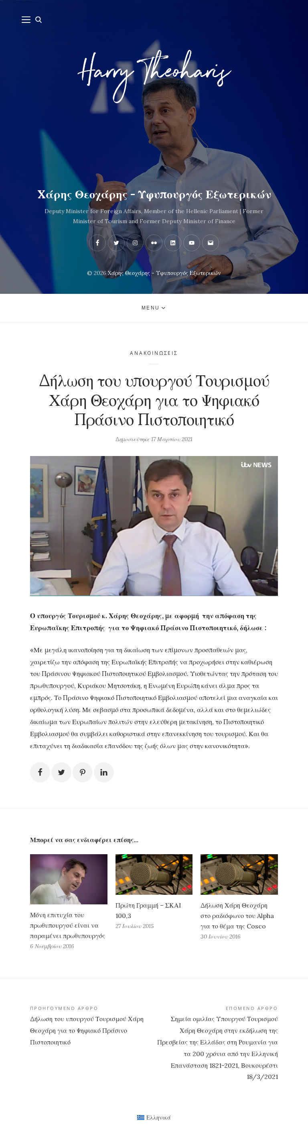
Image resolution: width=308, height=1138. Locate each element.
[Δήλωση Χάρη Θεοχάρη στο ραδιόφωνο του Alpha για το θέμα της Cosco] (239, 874)
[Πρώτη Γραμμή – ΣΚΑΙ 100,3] (154, 874)
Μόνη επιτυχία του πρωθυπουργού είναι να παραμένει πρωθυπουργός (67, 925)
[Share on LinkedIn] (104, 772)
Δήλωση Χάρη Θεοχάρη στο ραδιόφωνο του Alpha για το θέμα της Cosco (237, 915)
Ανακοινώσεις (154, 353)
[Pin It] (83, 772)
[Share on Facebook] (40, 772)
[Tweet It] (61, 772)
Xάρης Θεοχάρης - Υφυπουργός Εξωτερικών (154, 194)
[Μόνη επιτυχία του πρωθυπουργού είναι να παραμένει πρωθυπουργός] (68, 879)
